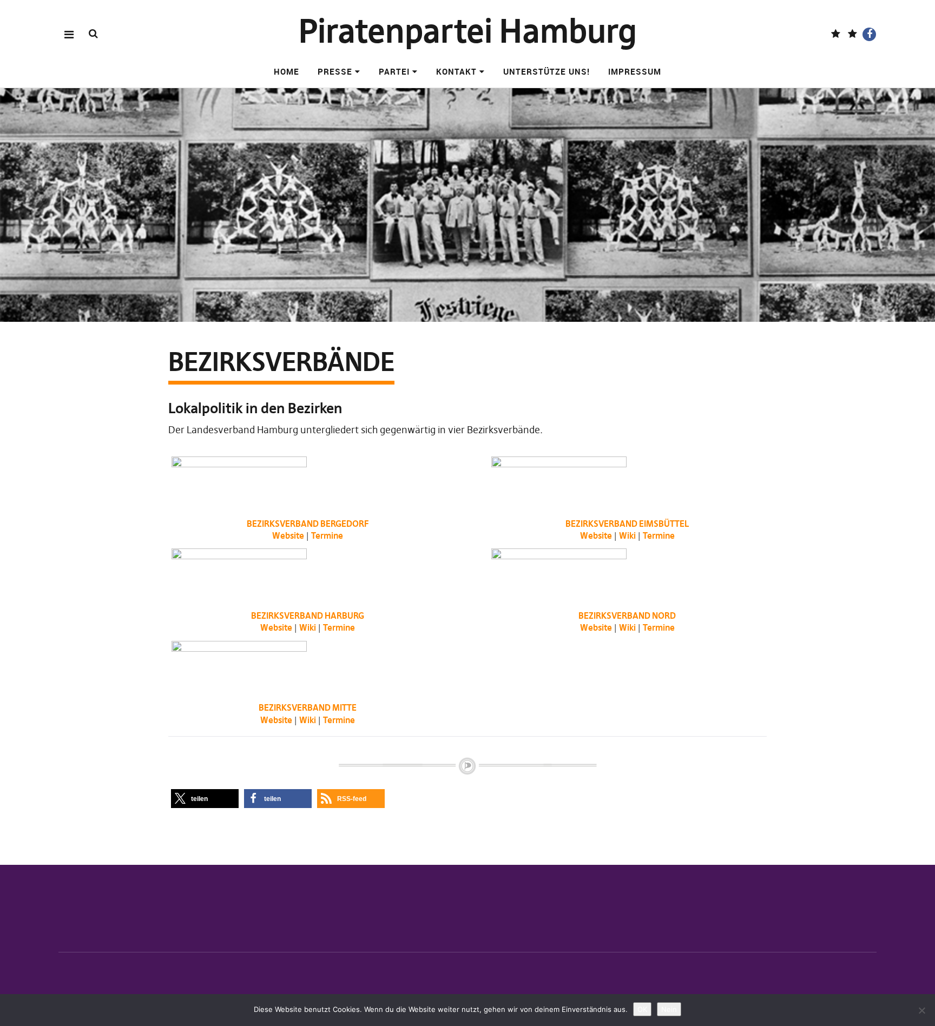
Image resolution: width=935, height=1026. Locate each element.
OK (642, 1009)
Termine (327, 535)
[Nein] (921, 1010)
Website (288, 535)
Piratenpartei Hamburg (468, 31)
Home (286, 71)
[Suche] (93, 34)
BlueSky (852, 34)
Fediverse (835, 34)
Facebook (869, 34)
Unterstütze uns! (546, 71)
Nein (669, 1009)
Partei (394, 71)
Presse (335, 71)
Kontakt (456, 71)
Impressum (634, 71)
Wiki (627, 535)
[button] (205, 798)
